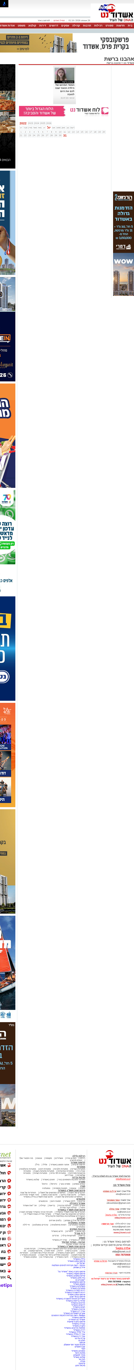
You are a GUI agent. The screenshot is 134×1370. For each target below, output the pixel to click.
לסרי (83, 1349)
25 (38, 135)
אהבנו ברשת (114, 62)
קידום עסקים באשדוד (75, 1276)
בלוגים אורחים (55, 1220)
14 (77, 132)
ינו (21, 127)
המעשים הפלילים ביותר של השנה (54, 1255)
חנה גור (82, 1359)
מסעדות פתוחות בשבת (44, 1171)
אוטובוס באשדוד (28, 1255)
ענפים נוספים (79, 1184)
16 (86, 132)
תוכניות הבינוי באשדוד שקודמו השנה (36, 1212)
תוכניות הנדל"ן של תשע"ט (42, 1253)
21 (21, 135)
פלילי (45, 1164)
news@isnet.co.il (122, 1232)
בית (130, 25)
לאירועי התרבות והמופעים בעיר (71, 1179)
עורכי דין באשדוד (59, 1240)
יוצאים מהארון (76, 1160)
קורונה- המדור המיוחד (75, 1244)
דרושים (53, 25)
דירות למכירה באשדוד (75, 1290)
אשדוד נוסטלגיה (76, 1222)
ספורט (109, 25)
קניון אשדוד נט (46, 1257)
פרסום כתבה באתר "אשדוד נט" (71, 1271)
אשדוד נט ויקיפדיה (76, 1319)
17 (91, 132)
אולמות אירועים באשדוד (74, 1328)
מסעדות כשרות (40, 1173)
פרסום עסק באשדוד (76, 1261)
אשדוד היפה (79, 1205)
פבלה (82, 1361)
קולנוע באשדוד (32, 1179)
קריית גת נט (80, 1338)
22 (25, 135)
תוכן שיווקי (80, 1231)
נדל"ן (37, 1164)
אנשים (39, 1158)
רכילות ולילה (78, 1156)
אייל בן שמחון (79, 1267)
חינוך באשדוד (62, 1257)
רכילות (98, 25)
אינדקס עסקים (35, 1250)
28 (51, 135)
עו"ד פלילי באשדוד (76, 1332)
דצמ (72, 127)
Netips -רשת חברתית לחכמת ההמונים (68, 1315)
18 (95, 132)
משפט (21, 25)
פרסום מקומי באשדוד (75, 1273)
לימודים (69, 1231)
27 (47, 135)
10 (60, 132)
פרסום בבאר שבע (77, 1296)
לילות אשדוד (69, 1201)
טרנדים (55, 1235)
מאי (39, 127)
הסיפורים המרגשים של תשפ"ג (52, 1192)
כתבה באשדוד (78, 1326)
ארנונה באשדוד (78, 1309)
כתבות (82, 1188)
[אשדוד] (112, 22)
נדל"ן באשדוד (79, 1259)
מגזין (82, 1186)
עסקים (65, 25)
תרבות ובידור (78, 1177)
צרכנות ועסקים (77, 1229)
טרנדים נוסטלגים (40, 1225)
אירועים (82, 1201)
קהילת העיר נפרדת (68, 1207)
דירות (42, 25)
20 (104, 132)
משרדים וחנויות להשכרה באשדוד (70, 1298)
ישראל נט (81, 1263)
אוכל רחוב (69, 1175)
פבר (25, 127)
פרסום (82, 1342)
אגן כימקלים (80, 1346)
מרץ (30, 127)
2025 (42, 123)
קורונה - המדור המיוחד (73, 1242)
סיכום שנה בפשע (49, 1194)
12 (69, 132)
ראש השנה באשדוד (66, 1253)
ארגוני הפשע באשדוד (59, 1164)
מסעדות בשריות (78, 1169)
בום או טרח (71, 1158)
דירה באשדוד (79, 1330)
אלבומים (80, 1199)
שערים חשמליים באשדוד (74, 1313)
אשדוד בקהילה (77, 1203)
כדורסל (54, 1184)
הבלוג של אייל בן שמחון (75, 1220)
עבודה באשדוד (78, 1324)
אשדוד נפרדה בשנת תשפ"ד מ (37, 1214)
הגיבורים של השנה (77, 1192)
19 (99, 132)
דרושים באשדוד (78, 1305)
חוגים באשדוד (48, 1179)
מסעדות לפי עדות (58, 1173)
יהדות (60, 1250)
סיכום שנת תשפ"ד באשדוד (71, 1209)
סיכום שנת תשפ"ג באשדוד (71, 1190)
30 (60, 135)
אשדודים (59, 1158)
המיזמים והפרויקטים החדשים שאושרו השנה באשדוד (61, 1248)
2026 (48, 123)
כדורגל (44, 1184)
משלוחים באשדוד (77, 1286)
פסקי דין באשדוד (77, 1240)
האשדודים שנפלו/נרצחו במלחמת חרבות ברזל (65, 1216)
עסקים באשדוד (30, 1257)
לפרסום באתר (44, 20)
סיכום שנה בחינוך (68, 1194)
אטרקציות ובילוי (69, 1235)
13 (73, 132)
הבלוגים (81, 1218)
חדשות (120, 25)
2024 (36, 123)
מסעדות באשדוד (77, 1288)
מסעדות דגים (45, 1169)
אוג (53, 127)
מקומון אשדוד (79, 1284)
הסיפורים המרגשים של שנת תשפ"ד (69, 1214)
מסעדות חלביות (61, 1169)
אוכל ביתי (80, 1171)
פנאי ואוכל (50, 1250)
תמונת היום (56, 1201)
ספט (59, 127)
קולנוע (32, 25)
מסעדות (81, 1166)
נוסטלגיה (46, 1188)
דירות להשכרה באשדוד (75, 1292)
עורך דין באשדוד (78, 1336)
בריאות (52, 1205)
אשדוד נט (128, 62)
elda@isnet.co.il (122, 1218)
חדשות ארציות (78, 1164)
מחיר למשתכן (79, 1355)
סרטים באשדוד (78, 1257)
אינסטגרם (43, 1201)
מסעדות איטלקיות (28, 1169)
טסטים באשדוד (78, 1351)
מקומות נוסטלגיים (77, 1225)
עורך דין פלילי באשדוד (75, 1334)
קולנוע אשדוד (79, 1357)
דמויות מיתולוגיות (58, 1225)
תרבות (87, 25)
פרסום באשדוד (78, 1317)
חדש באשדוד (57, 1231)
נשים (83, 1250)
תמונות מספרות (60, 1188)
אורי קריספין (108, 1224)
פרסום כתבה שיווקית (76, 1321)
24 (34, 135)
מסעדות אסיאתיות (65, 1171)
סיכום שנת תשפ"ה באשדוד (71, 1246)
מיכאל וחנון (80, 1365)
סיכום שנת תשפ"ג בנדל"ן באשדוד (38, 1197)
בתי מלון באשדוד (77, 1278)
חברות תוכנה (30, 1248)
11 (65, 132)
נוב (67, 127)
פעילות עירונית (64, 1205)
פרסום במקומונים (77, 1282)
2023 (30, 123)
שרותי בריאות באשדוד (75, 1301)
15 (82, 132)
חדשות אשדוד (78, 1162)
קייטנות (82, 1363)
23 (29, 135)
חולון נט (81, 1340)
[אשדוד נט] (110, 1168)
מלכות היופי (80, 1353)
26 (43, 135)
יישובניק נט (80, 1280)
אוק (63, 127)
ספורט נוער (65, 1184)
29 (56, 135)
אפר (35, 127)
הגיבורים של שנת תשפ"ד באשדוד (70, 1212)
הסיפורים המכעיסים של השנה (69, 1197)
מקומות (48, 1158)
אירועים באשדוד (78, 1303)
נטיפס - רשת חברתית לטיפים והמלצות (68, 1265)
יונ (44, 127)
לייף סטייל (80, 1233)
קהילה (76, 25)
